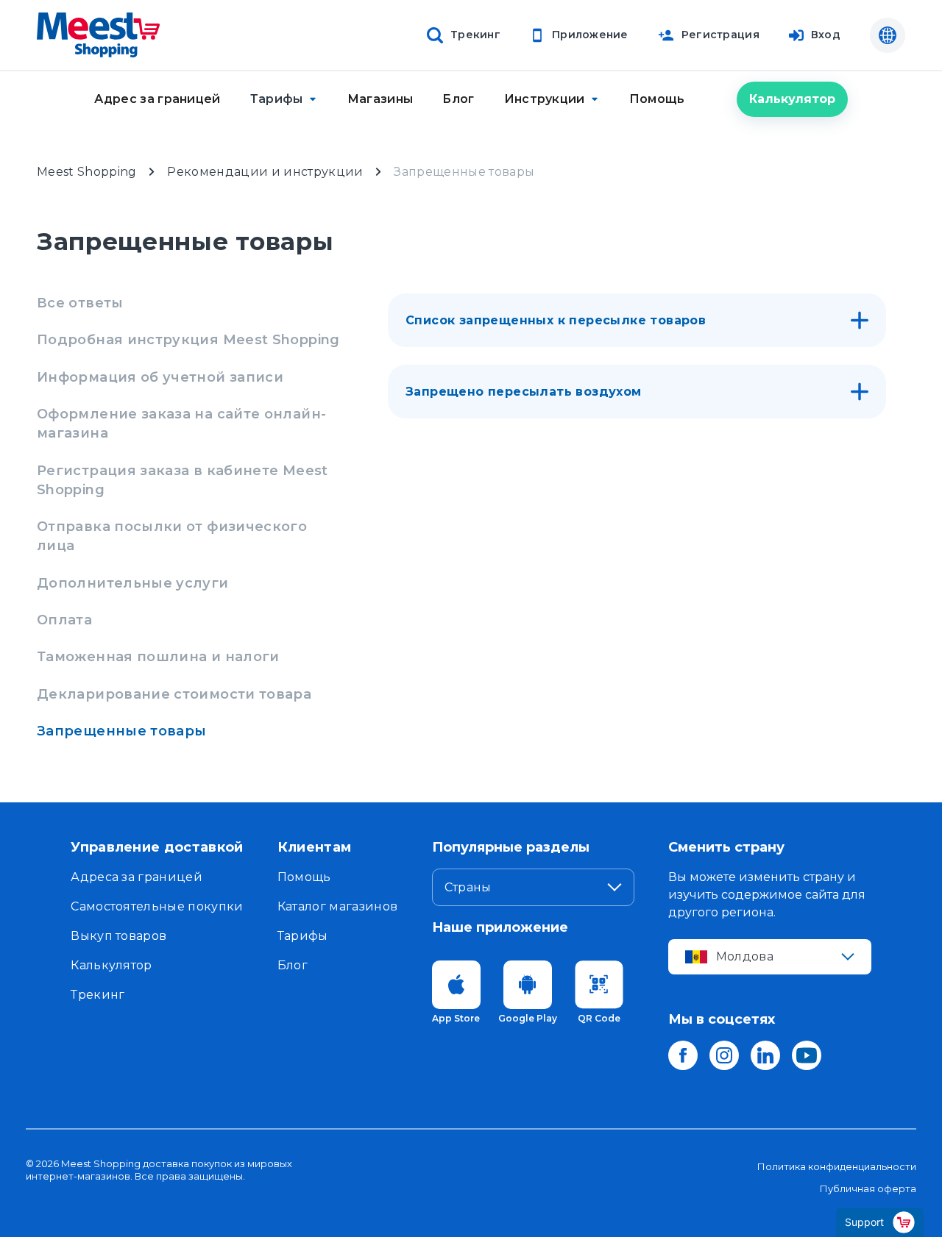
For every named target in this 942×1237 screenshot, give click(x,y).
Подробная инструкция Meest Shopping (188, 340)
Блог (458, 99)
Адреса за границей (136, 877)
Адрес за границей (157, 99)
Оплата (64, 620)
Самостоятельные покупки (157, 906)
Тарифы (302, 936)
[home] (98, 35)
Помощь (657, 99)
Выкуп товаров (118, 936)
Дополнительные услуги (133, 583)
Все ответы (80, 303)
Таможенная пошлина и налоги (158, 657)
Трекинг (97, 995)
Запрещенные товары (121, 731)
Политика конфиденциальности (836, 1166)
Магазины (380, 99)
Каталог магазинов (337, 906)
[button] (284, 99)
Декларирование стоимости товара (174, 694)
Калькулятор (792, 99)
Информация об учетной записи (160, 377)
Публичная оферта (868, 1188)
